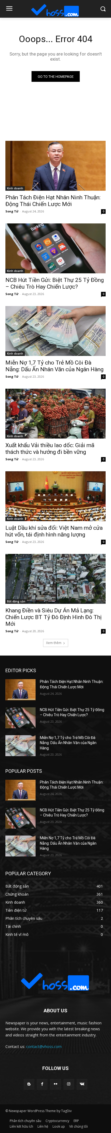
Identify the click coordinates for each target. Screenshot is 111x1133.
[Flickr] (55, 1084)
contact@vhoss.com (44, 1046)
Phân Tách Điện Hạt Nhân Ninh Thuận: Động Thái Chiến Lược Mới (52, 200)
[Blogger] (29, 1084)
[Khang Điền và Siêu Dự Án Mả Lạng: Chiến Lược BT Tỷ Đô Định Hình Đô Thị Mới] (55, 579)
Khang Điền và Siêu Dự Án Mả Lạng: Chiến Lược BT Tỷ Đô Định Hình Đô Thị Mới (53, 617)
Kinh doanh (15, 188)
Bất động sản (16, 601)
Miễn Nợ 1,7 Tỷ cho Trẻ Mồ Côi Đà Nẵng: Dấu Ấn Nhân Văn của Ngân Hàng (54, 366)
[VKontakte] (82, 1084)
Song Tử (11, 211)
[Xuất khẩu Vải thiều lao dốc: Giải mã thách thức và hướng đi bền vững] (55, 414)
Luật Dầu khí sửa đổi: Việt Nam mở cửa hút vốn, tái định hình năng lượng (54, 531)
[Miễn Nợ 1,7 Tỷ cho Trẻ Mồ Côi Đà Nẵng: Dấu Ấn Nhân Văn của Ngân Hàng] (55, 331)
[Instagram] (69, 1084)
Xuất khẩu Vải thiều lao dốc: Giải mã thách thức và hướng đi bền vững (49, 448)
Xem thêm (53, 643)
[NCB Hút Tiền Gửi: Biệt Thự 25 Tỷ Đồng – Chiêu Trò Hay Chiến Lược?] (55, 248)
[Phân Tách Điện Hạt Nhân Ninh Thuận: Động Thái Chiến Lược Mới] (55, 166)
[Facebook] (42, 1084)
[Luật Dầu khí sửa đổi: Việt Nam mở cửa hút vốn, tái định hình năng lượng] (55, 496)
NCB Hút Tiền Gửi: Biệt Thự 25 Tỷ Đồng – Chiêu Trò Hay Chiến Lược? (54, 283)
